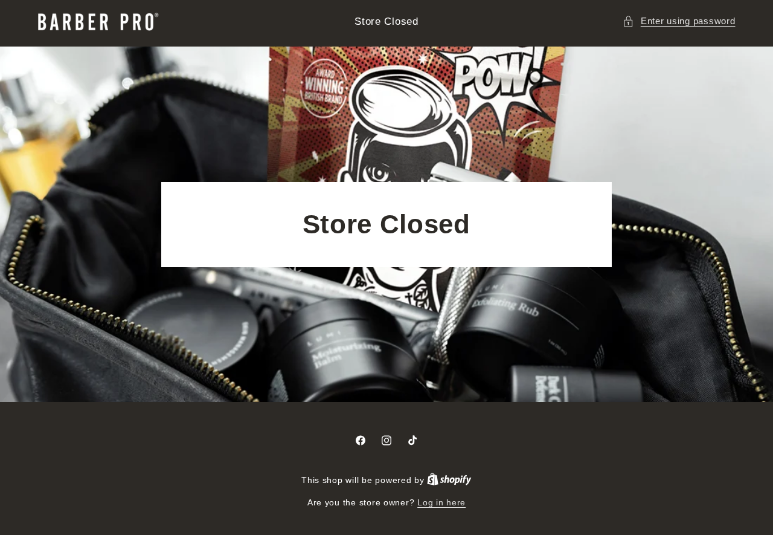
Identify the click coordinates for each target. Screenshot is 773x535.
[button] (679, 22)
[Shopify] (449, 480)
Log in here (441, 502)
